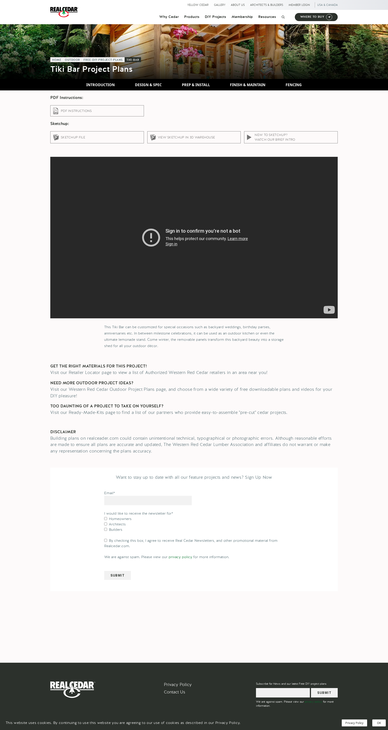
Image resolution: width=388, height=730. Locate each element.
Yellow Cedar (198, 5)
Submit (117, 575)
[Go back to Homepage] (65, 12)
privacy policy (180, 557)
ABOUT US (238, 5)
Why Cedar (169, 17)
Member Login (299, 5)
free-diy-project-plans (103, 60)
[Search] (283, 17)
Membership (242, 17)
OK (379, 723)
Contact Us (174, 692)
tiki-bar (132, 60)
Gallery (219, 5)
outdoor (72, 60)
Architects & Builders (266, 5)
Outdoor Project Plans (132, 389)
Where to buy (312, 16)
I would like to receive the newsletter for (138, 513)
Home (56, 60)
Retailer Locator (84, 372)
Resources (267, 17)
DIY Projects (215, 17)
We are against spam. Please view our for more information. (166, 557)
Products (191, 17)
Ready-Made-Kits (86, 412)
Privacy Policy (178, 684)
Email (109, 493)
